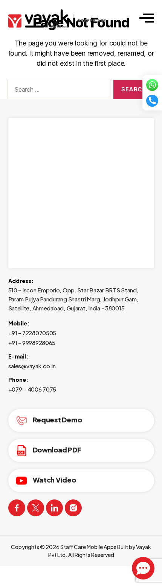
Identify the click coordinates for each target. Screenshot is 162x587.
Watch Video (54, 479)
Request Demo (57, 419)
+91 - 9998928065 (32, 342)
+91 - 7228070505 (32, 332)
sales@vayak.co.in (32, 365)
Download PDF (57, 449)
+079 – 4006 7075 (32, 389)
